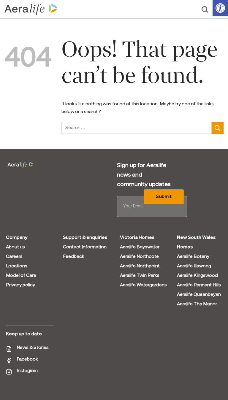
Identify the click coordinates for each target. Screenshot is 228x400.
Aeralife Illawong (194, 266)
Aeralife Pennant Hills (199, 285)
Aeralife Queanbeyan (199, 294)
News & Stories (33, 347)
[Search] (205, 9)
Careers (14, 256)
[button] (220, 8)
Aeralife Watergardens (143, 285)
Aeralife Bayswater (139, 247)
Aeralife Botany (193, 256)
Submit (164, 196)
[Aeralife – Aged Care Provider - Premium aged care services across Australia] (31, 9)
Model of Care (21, 275)
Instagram (27, 371)
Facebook (27, 359)
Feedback (73, 256)
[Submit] (218, 128)
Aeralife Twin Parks (139, 275)
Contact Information (85, 247)
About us (15, 247)
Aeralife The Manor (197, 304)
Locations (16, 266)
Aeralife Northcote (139, 256)
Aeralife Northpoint (140, 266)
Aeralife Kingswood (197, 275)
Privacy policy (20, 285)
